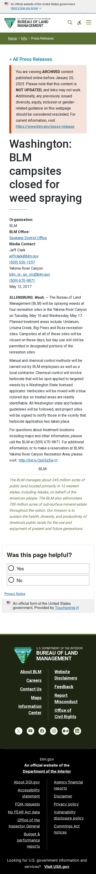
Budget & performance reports (28, 840)
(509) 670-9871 (22, 280)
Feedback (64, 686)
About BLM (30, 671)
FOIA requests (27, 804)
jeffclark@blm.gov (24, 256)
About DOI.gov (27, 782)
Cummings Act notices (67, 829)
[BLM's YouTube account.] (30, 731)
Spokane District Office (28, 238)
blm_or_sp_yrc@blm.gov (29, 274)
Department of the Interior (47, 771)
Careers (33, 680)
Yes (20, 568)
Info (24, 38)
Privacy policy (66, 804)
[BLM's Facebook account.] (42, 731)
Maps (36, 697)
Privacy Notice (14, 593)
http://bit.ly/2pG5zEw (36, 460)
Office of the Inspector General (24, 823)
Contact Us (30, 689)
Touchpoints (65, 607)
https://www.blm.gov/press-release (45, 126)
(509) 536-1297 (22, 262)
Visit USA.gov (56, 866)
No (19, 580)
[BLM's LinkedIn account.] (77, 731)
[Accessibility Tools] (79, 22)
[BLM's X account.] (18, 731)
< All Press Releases (30, 59)
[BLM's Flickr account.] (65, 731)
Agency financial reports (68, 785)
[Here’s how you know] (48, 6)
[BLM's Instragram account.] (54, 731)
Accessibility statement (29, 793)
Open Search (70, 22)
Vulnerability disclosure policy (69, 815)
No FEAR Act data (24, 812)
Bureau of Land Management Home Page (36, 23)
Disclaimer (63, 796)
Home (12, 38)
